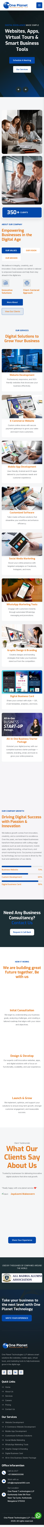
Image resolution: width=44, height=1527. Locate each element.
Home (7, 1396)
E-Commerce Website (22, 429)
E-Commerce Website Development (20, 1435)
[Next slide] (26, 98)
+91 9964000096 (16, 1483)
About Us (9, 1400)
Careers (8, 1409)
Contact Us (22, 931)
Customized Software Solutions (18, 1444)
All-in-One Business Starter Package (22, 749)
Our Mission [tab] (11, 267)
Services (9, 1405)
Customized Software (22, 521)
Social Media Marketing (22, 567)
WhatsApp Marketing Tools (22, 613)
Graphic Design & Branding (22, 659)
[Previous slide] (18, 98)
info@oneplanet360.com (19, 1491)
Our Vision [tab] (31, 259)
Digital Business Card (22, 705)
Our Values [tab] (11, 259)
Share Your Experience (22, 1249)
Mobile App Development (22, 475)
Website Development (22, 383)
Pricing (8, 1413)
